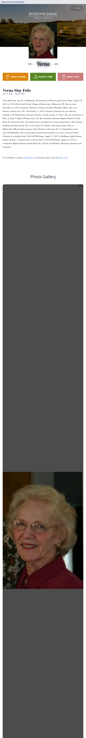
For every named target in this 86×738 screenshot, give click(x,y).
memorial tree (29, 157)
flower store (63, 157)
